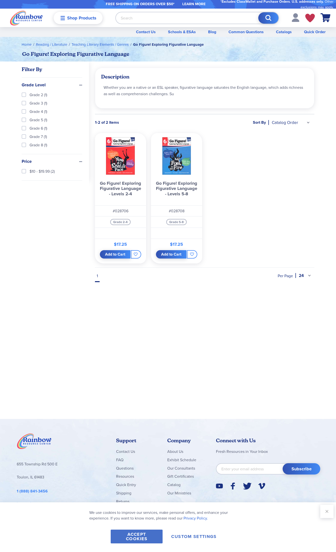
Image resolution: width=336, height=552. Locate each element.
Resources (125, 476)
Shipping (123, 493)
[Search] (268, 18)
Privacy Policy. (195, 518)
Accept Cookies (136, 536)
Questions (125, 468)
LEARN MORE (194, 4)
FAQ (119, 459)
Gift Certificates (180, 476)
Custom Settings (193, 536)
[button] (295, 17)
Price (27, 161)
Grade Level (34, 85)
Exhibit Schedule (181, 459)
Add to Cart (115, 254)
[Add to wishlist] (136, 254)
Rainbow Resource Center (34, 442)
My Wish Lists (310, 18)
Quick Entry (126, 484)
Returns (122, 501)
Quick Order (315, 32)
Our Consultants (181, 468)
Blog (212, 32)
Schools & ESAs (182, 32)
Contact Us (146, 32)
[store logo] (26, 18)
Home (26, 44)
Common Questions (246, 32)
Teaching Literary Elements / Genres (100, 44)
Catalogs (284, 32)
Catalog (174, 484)
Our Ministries (179, 493)
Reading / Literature (51, 44)
